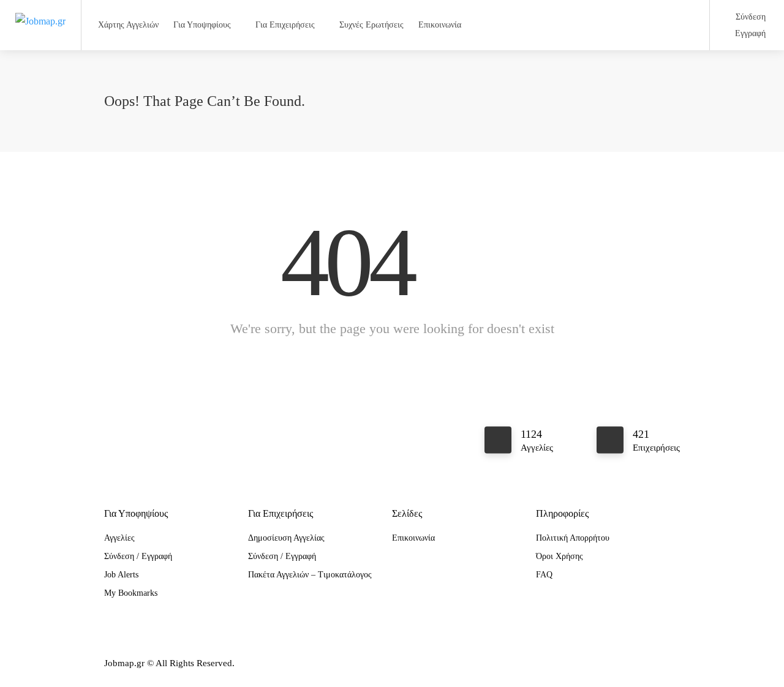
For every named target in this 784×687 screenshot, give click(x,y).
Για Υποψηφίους (202, 24)
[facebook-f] (631, 663)
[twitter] (672, 663)
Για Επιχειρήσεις (285, 24)
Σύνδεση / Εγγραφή (138, 556)
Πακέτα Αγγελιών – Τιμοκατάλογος (310, 574)
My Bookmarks (130, 593)
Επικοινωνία (439, 24)
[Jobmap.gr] (40, 8)
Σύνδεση (749, 16)
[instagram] (652, 663)
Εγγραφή (749, 33)
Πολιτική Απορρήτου (572, 537)
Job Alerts (121, 574)
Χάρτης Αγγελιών (128, 24)
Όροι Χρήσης (559, 556)
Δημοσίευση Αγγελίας (286, 537)
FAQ (544, 574)
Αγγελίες (119, 537)
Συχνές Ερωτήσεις (371, 24)
